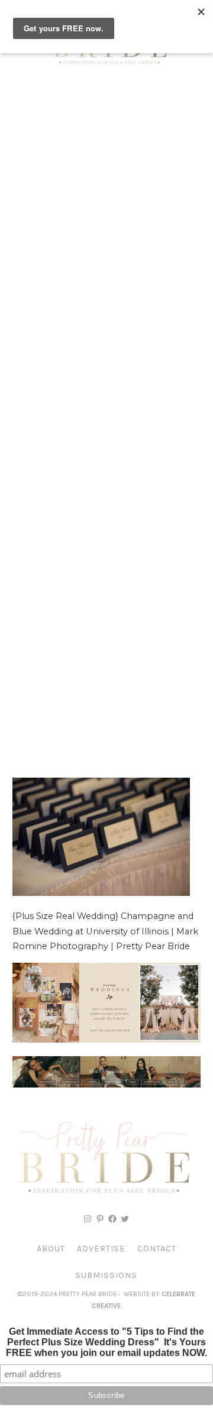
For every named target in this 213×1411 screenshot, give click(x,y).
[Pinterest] (100, 1219)
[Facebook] (112, 1219)
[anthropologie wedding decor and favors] (106, 1039)
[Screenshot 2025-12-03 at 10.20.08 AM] (106, 1084)
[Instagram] (87, 1219)
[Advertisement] (106, 195)
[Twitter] (125, 1219)
